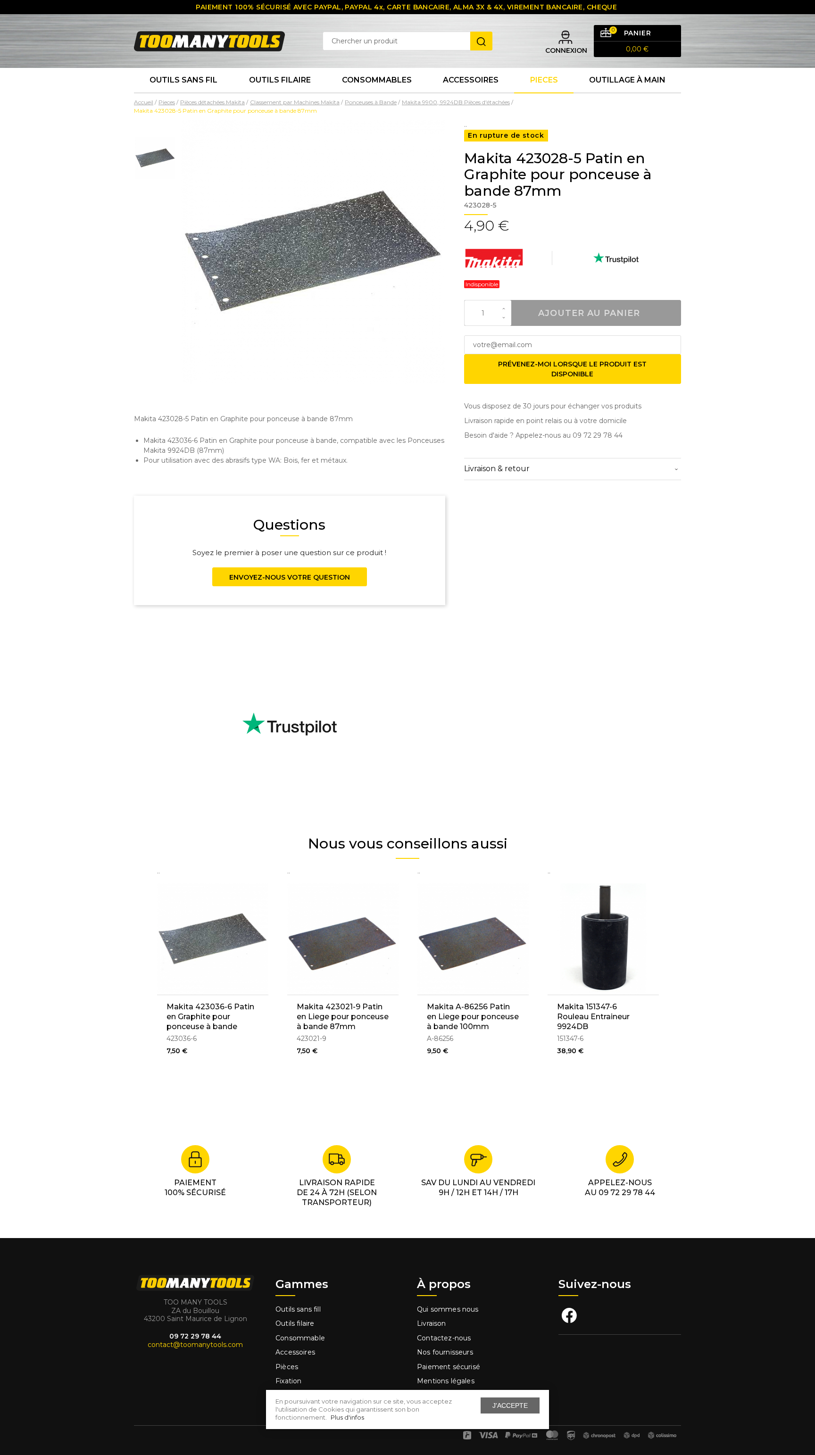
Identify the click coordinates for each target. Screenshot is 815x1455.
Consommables (377, 79)
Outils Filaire (280, 79)
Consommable (300, 1338)
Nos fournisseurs (445, 1352)
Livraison (431, 1323)
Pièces (286, 1367)
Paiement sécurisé (448, 1367)
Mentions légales (446, 1381)
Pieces (544, 79)
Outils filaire (294, 1323)
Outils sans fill (298, 1309)
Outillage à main (627, 79)
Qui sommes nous (448, 1309)
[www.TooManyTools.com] (209, 40)
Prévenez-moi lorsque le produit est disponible (572, 369)
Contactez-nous (444, 1338)
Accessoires (471, 79)
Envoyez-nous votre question (289, 577)
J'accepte (510, 1405)
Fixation (288, 1381)
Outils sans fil (183, 79)
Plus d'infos (347, 1417)
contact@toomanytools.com (195, 1344)
